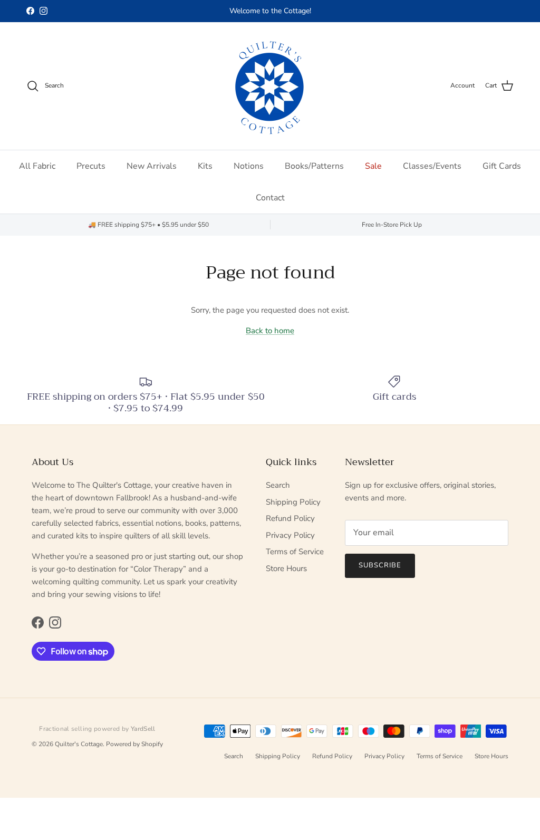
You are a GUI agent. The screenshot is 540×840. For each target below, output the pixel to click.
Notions (249, 166)
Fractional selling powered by (97, 729)
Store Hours (286, 568)
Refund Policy (290, 518)
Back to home (270, 330)
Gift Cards (502, 166)
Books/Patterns (314, 166)
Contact (270, 198)
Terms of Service (295, 551)
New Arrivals (152, 166)
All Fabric (37, 166)
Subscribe (380, 565)
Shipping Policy (293, 502)
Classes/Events (432, 166)
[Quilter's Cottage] (270, 86)
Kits (205, 166)
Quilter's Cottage (79, 744)
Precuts (90, 166)
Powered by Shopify (134, 744)
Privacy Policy (290, 535)
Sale (373, 166)
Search (278, 485)
